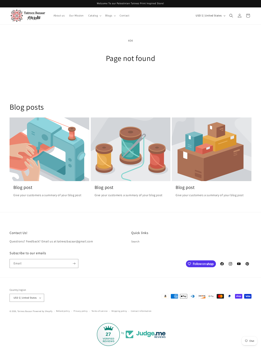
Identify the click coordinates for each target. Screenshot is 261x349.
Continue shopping (130, 77)
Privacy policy (81, 311)
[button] (94, 15)
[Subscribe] (74, 263)
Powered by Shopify (43, 311)
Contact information (141, 311)
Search (135, 241)
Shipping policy (119, 311)
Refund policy (63, 311)
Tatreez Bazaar (24, 311)
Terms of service (100, 311)
